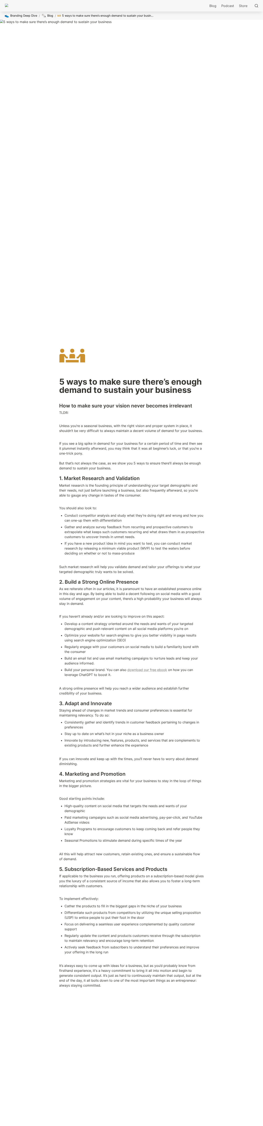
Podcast (227, 6)
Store (243, 6)
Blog (212, 6)
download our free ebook (147, 670)
